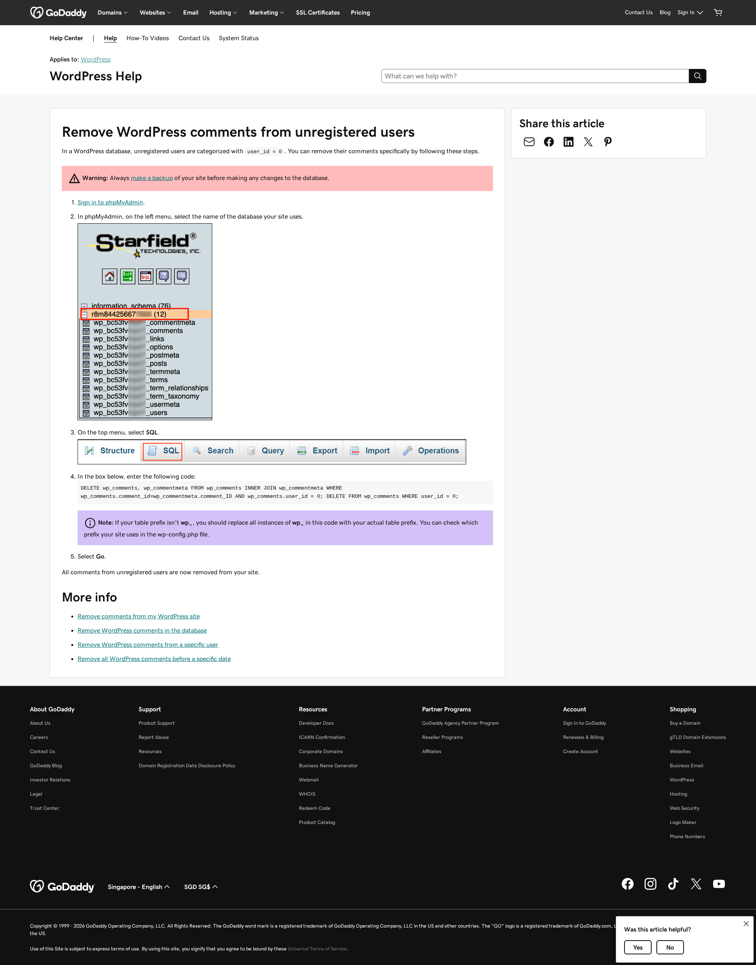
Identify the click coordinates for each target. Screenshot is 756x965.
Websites (680, 751)
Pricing (360, 12)
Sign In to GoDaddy (584, 723)
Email (190, 12)
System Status (239, 38)
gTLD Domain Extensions (698, 737)
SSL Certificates (318, 12)
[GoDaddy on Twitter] (696, 888)
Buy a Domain (685, 723)
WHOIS (307, 793)
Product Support (157, 723)
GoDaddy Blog (46, 765)
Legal (36, 793)
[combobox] (535, 76)
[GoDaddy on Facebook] (628, 888)
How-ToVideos (147, 38)
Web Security (684, 808)
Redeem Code (314, 808)
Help (110, 38)
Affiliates (431, 751)
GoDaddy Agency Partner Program (460, 723)
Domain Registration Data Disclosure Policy (187, 765)
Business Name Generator (328, 765)
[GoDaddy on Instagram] (650, 888)
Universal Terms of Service (317, 948)
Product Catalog (317, 822)
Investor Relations (50, 779)
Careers (39, 737)
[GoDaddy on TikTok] (673, 888)
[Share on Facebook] (549, 142)
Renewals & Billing (583, 737)
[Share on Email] (529, 142)
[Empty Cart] (718, 12)
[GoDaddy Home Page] (62, 886)
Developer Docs (316, 723)
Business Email (686, 765)
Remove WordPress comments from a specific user (148, 644)
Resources (150, 751)
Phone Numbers (687, 836)
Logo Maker (683, 822)
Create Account (580, 751)
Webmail (309, 779)
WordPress (96, 59)
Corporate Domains (321, 751)
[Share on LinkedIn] (568, 142)
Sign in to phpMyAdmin (110, 202)
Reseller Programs (442, 737)
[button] (746, 924)
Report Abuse (154, 737)
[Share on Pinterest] (608, 142)
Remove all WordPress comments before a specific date (154, 658)
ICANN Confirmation (322, 737)
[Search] (697, 76)
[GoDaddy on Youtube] (719, 888)
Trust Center (44, 808)
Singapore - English (135, 886)
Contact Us (193, 38)
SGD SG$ (197, 886)
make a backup (152, 177)
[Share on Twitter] (588, 142)
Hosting (678, 793)
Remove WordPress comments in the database (142, 630)
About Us (40, 723)
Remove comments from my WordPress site (139, 616)
